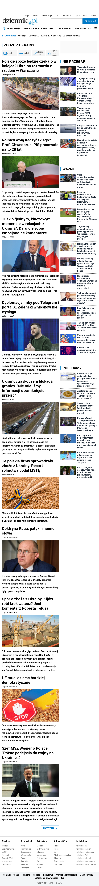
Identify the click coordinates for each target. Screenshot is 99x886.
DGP (56, 16)
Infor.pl (5, 846)
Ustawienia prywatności (46, 878)
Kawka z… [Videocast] (51, 36)
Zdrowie (24, 861)
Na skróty (6, 841)
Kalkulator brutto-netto (85, 861)
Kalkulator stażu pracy (85, 852)
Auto (23, 846)
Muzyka (40, 864)
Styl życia (58, 864)
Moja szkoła (41, 855)
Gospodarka (26, 852)
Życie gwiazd (42, 858)
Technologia (26, 849)
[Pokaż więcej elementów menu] (95, 28)
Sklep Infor (6, 864)
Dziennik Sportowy (71, 36)
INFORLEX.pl (47, 16)
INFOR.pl (25, 16)
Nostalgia (22, 36)
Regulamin (48, 875)
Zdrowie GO (33, 36)
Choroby (57, 858)
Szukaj (92, 21)
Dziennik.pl (26, 841)
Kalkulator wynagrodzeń (86, 864)
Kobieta (40, 846)
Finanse (57, 849)
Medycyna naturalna (62, 855)
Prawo (56, 846)
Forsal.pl (5, 855)
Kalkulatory (81, 841)
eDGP (4, 852)
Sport (23, 858)
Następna (48, 828)
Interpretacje (7, 861)
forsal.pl (35, 16)
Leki (55, 852)
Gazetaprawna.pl (9, 849)
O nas (16, 875)
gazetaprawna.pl (82, 16)
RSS (62, 878)
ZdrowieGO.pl (66, 16)
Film (38, 861)
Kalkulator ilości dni (83, 849)
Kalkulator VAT (82, 855)
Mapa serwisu (86, 875)
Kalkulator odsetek (83, 858)
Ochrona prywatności (66, 875)
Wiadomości (26, 855)
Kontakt (7, 875)
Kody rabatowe (43, 849)
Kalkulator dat (81, 846)
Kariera (36, 875)
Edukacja (40, 852)
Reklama (26, 875)
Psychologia (59, 861)
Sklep (93, 16)
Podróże (24, 864)
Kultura (39, 867)
